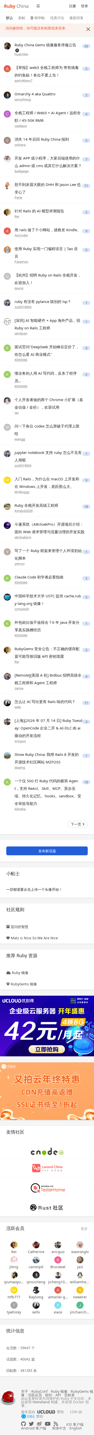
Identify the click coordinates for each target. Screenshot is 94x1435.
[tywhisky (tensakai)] (14, 1305)
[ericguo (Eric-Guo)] (7, 721)
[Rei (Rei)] (7, 211)
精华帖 (39, 17)
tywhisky (14, 1312)
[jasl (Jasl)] (80, 1259)
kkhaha (20, 809)
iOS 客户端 (74, 1424)
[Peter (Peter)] (7, 185)
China (16, 6)
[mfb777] (14, 1290)
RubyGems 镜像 (24, 984)
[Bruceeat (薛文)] (58, 1259)
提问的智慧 (19, 926)
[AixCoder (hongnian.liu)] (7, 230)
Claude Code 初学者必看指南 (39, 576)
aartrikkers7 (23, 80)
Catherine (36, 1251)
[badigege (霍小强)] (7, 159)
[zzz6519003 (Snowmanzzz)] (7, 302)
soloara (20, 144)
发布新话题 (47, 850)
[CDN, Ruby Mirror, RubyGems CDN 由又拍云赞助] (28, 1416)
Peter (19, 197)
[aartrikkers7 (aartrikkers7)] (7, 68)
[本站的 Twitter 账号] (31, 1423)
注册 (72, 6)
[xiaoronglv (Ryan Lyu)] (80, 1244)
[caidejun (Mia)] (7, 113)
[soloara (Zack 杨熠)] (7, 140)
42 (86, 46)
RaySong (36, 1297)
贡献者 (69, 1394)
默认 (9, 17)
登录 (84, 6)
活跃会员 (35, 1394)
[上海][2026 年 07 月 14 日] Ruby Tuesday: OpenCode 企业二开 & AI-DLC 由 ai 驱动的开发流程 (48, 728)
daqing (20, 767)
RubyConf (39, 1391)
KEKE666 (21, 360)
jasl (80, 1266)
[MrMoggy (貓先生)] (7, 479)
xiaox (58, 1312)
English (75, 1428)
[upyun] (47, 1090)
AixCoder (21, 235)
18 (86, 507)
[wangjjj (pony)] (7, 426)
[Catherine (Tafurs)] (36, 1244)
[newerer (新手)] (80, 1290)
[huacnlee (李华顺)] (7, 45)
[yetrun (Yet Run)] (7, 551)
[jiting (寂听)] (14, 1259)
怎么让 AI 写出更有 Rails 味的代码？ (45, 701)
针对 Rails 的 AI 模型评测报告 (39, 210)
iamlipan (21, 333)
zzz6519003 (23, 307)
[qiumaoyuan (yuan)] (14, 1274)
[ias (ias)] (7, 400)
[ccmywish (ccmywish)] (7, 596)
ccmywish (22, 609)
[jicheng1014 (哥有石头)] (58, 1274)
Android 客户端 (33, 1428)
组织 (48, 1394)
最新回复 (76, 17)
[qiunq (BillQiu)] (7, 276)
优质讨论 (57, 17)
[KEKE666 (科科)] (7, 347)
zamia (19, 688)
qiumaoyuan (14, 1281)
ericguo (20, 741)
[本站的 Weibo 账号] (39, 1423)
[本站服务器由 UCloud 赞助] (46, 1411)
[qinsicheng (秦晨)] (7, 94)
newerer (80, 1297)
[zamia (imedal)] (7, 676)
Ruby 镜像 (20, 972)
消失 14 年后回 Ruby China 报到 (42, 139)
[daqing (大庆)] (7, 755)
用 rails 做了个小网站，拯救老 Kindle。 (48, 229)
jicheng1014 (58, 1281)
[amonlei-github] (58, 1290)
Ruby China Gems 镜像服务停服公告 (45, 44)
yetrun (20, 563)
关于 (24, 1391)
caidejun (21, 126)
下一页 (76, 824)
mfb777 (14, 1297)
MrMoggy (22, 492)
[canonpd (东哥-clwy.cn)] (36, 1259)
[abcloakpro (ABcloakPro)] (7, 525)
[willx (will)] (7, 702)
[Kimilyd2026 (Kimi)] (7, 506)
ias (17, 412)
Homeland (41, 1402)
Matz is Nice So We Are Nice (34, 938)
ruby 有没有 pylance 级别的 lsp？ (43, 301)
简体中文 (59, 1428)
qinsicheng (23, 99)
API (58, 1394)
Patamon (21, 261)
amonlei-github (58, 1297)
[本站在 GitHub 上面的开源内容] (23, 1423)
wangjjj (20, 439)
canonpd (36, 1266)
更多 (84, 1228)
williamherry (80, 1281)
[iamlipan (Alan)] (7, 321)
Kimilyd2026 (24, 511)
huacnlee (21, 54)
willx (18, 707)
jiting (14, 1266)
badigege (22, 171)
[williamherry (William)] (80, 1274)
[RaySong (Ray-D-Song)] (36, 1290)
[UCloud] (47, 1025)
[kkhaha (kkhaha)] (7, 781)
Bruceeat (57, 1266)
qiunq (19, 288)
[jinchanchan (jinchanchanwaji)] (80, 1305)
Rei (17, 216)
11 (86, 186)
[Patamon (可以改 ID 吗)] (7, 249)
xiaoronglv (80, 1251)
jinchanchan (80, 1312)
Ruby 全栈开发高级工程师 (36, 505)
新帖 (21, 17)
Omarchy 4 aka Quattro (35, 93)
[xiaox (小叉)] (58, 1305)
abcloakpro (23, 537)
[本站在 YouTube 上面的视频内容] (48, 1423)
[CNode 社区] (47, 1150)
